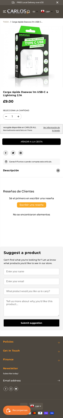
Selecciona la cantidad (16, 110)
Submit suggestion (31, 323)
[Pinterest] (20, 153)
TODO (6, 22)
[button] (5, 11)
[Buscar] (28, 11)
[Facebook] (5, 153)
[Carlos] (6, 11)
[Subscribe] (59, 381)
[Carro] (57, 11)
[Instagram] (10, 388)
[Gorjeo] (13, 153)
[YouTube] (16, 388)
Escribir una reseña (32, 204)
